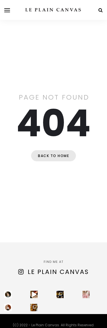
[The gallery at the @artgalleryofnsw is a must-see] (60, 294)
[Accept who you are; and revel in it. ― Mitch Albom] (8, 307)
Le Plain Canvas (58, 271)
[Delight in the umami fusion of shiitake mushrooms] (34, 294)
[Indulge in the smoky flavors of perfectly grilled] (34, 307)
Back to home (53, 155)
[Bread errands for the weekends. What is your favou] (8, 294)
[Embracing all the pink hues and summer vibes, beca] (86, 294)
